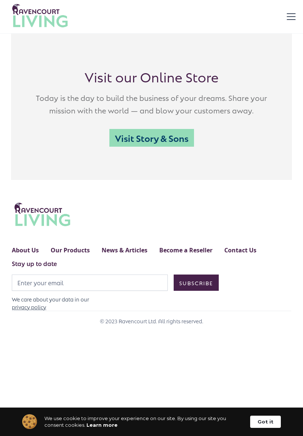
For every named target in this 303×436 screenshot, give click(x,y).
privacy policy (29, 306)
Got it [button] (265, 422)
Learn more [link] (102, 425)
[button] (289, 16)
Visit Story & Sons (151, 138)
